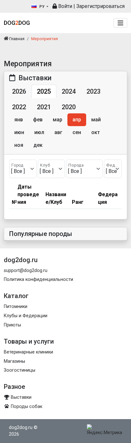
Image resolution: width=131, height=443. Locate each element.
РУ (41, 6)
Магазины (14, 361)
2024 (69, 91)
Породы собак (26, 406)
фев (38, 120)
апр (76, 120)
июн (19, 132)
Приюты (12, 325)
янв (18, 120)
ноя (18, 145)
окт (95, 132)
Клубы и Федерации (25, 315)
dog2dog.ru (20, 427)
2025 (44, 91)
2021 (44, 107)
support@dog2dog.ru (25, 270)
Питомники (15, 306)
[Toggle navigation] (121, 23)
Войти (64, 6)
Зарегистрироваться (100, 6)
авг (58, 132)
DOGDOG (17, 22)
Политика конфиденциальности (38, 279)
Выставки (20, 397)
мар (57, 120)
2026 (19, 91)
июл (39, 132)
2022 (19, 107)
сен (76, 132)
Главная (16, 38)
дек (38, 145)
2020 (69, 107)
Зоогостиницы (19, 370)
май (96, 120)
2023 (93, 91)
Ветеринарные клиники (28, 352)
